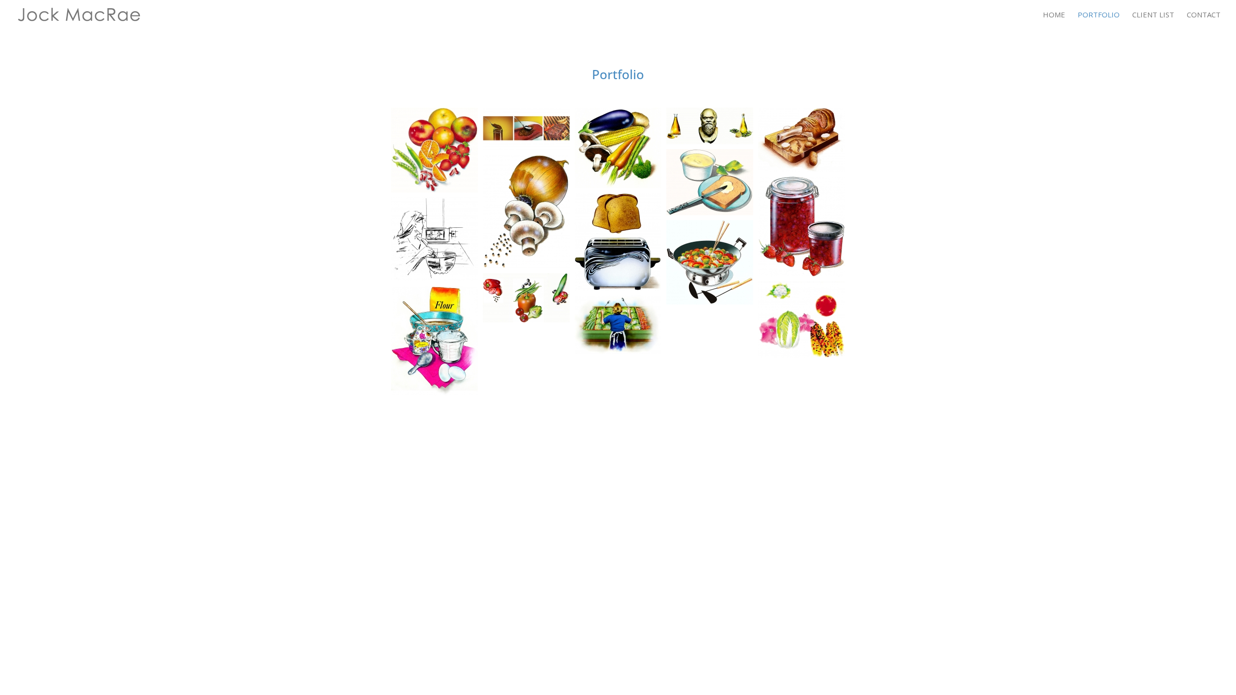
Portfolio (1099, 15)
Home (1054, 15)
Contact (1204, 15)
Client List (1153, 15)
